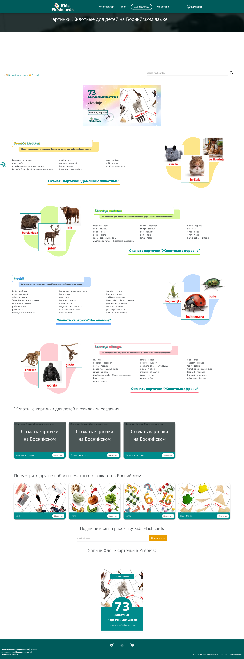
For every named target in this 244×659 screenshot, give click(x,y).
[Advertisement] (122, 49)
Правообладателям (10, 654)
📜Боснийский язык (16, 75)
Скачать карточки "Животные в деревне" (164, 251)
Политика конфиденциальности (15, 649)
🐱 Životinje (34, 75)
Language (192, 6)
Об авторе (163, 6)
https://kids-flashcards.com (211, 654)
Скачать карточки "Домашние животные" (83, 181)
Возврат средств (23, 652)
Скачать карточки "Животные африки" (164, 389)
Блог (123, 6)
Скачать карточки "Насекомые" (84, 320)
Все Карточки (141, 7)
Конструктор (106, 6)
